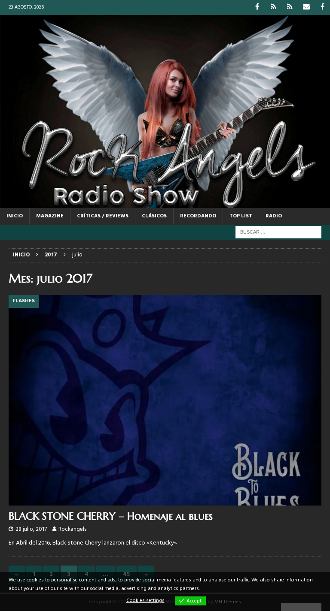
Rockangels (72, 529)
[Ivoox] (273, 7)
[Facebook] (257, 7)
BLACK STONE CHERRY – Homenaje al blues (111, 516)
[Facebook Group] (322, 7)
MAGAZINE (50, 216)
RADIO (274, 216)
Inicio (14, 216)
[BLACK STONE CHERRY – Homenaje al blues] (165, 400)
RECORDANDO (198, 216)
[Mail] (306, 7)
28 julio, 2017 (31, 529)
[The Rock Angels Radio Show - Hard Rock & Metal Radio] (165, 203)
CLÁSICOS (154, 216)
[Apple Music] (289, 7)
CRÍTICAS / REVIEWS (102, 216)
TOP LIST (240, 216)
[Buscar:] (278, 232)
